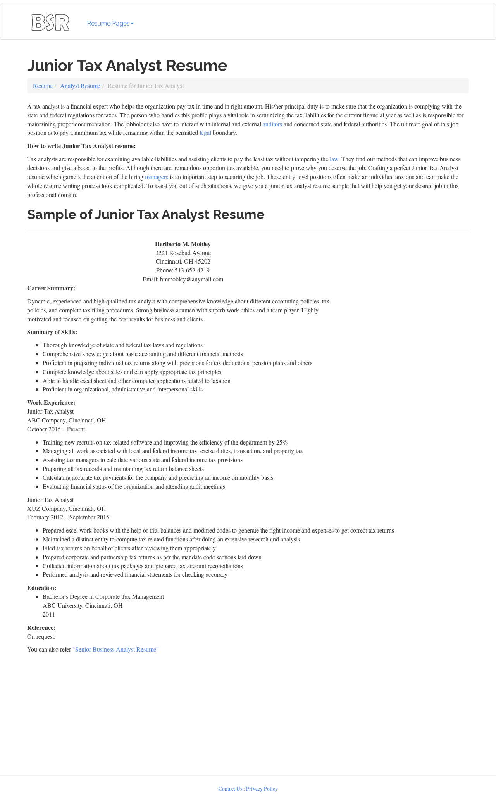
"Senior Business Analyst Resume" (115, 649)
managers (156, 176)
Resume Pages (108, 23)
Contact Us (230, 788)
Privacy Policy (262, 788)
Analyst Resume (80, 85)
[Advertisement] (406, 288)
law (334, 159)
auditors (272, 124)
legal (205, 132)
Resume (43, 85)
